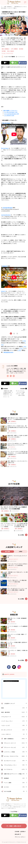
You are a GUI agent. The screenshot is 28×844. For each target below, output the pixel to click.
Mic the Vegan (6, 123)
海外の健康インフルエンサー (10, 110)
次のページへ (23, 330)
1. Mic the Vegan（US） (11, 112)
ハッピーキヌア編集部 (9, 56)
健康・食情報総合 (8, 6)
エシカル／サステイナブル (7, 53)
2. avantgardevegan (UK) (11, 114)
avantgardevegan (7, 207)
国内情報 (21, 48)
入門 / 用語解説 (14, 48)
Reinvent (8, 352)
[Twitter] (5, 62)
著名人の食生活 (10, 51)
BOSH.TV (4, 266)
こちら (24, 341)
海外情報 (3, 51)
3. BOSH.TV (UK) (9, 115)
